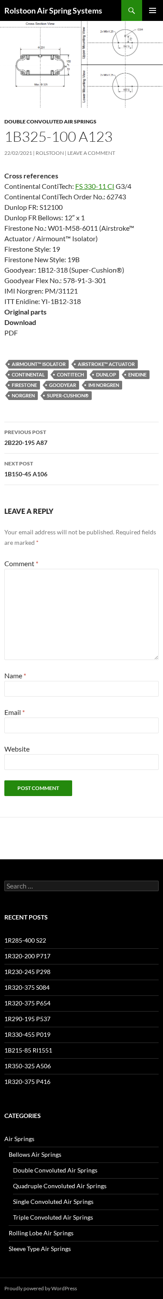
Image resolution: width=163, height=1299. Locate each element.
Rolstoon (50, 153)
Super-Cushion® (68, 395)
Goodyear (62, 385)
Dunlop (106, 374)
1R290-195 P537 (27, 1018)
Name (15, 675)
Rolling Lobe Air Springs (41, 1233)
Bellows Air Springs (35, 1154)
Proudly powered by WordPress (40, 1288)
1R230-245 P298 (27, 971)
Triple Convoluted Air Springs (53, 1217)
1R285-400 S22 (25, 940)
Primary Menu (152, 10)
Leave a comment (91, 153)
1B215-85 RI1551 (28, 1050)
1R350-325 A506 (27, 1066)
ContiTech (70, 374)
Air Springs (19, 1138)
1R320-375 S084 (27, 987)
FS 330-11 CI (94, 186)
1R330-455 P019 (27, 1034)
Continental (28, 374)
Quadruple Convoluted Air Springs (59, 1186)
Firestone (24, 385)
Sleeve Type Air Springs (40, 1248)
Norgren (23, 395)
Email (14, 712)
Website (17, 749)
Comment (21, 563)
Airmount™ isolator (39, 364)
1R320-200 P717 (27, 956)
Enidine (137, 374)
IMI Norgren (103, 385)
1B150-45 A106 (25, 469)
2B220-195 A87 (25, 437)
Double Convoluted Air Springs (50, 121)
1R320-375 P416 (27, 1081)
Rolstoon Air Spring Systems (53, 10)
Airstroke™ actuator (106, 364)
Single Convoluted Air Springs (53, 1201)
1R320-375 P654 (27, 1003)
